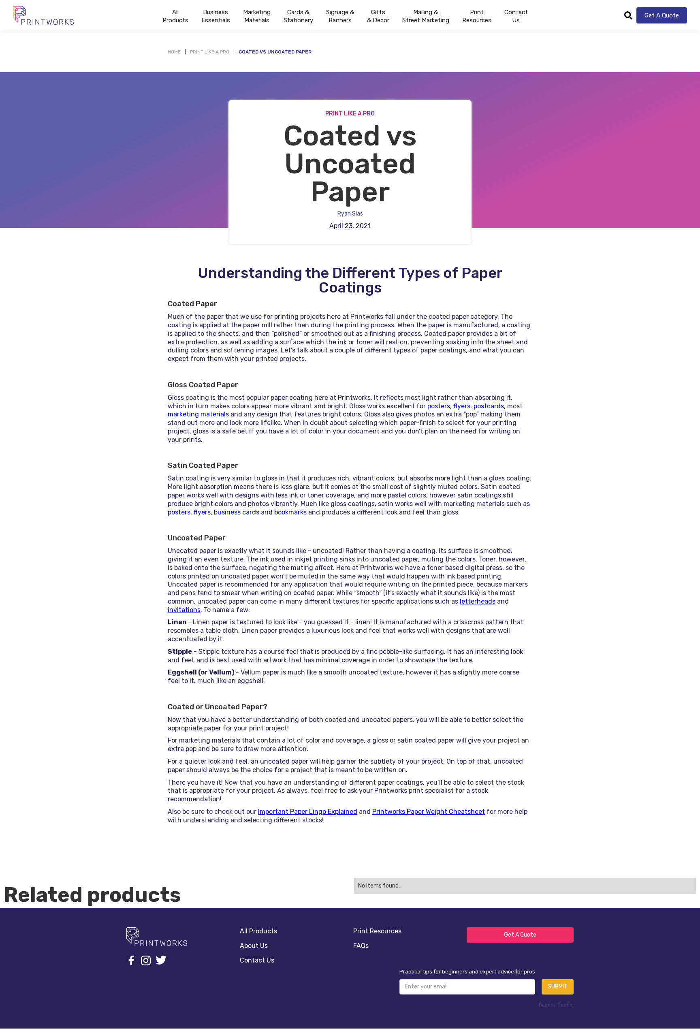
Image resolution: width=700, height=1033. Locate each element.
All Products (258, 931)
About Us (254, 946)
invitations (184, 610)
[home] (43, 15)
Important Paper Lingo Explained (307, 811)
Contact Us (516, 16)
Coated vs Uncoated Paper (275, 52)
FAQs (361, 946)
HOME (174, 52)
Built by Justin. (556, 1005)
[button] (215, 15)
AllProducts (175, 16)
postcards (489, 406)
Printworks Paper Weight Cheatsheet (428, 811)
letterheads (477, 601)
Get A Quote (662, 15)
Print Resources (377, 931)
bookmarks (290, 512)
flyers (461, 406)
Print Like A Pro (209, 52)
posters (438, 406)
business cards (236, 512)
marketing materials (198, 414)
